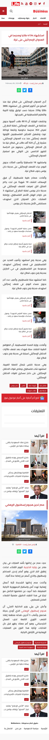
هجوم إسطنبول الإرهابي (33, 611)
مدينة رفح (42, 390)
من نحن (18, 728)
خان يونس (14, 385)
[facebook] (30, 90)
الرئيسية (45, 24)
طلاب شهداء (31, 390)
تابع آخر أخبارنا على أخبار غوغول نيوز (22, 397)
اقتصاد (43, 18)
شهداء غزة (32, 385)
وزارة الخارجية (30, 567)
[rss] (22, 3)
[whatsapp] (19, 90)
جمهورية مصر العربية (26, 647)
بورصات (11, 18)
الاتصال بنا (8, 728)
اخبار (35, 18)
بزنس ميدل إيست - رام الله (32, 83)
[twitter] (24, 90)
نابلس (23, 385)
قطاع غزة (43, 385)
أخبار (39, 24)
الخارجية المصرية (40, 642)
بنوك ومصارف (23, 18)
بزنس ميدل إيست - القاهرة (25, 544)
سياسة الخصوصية (31, 728)
